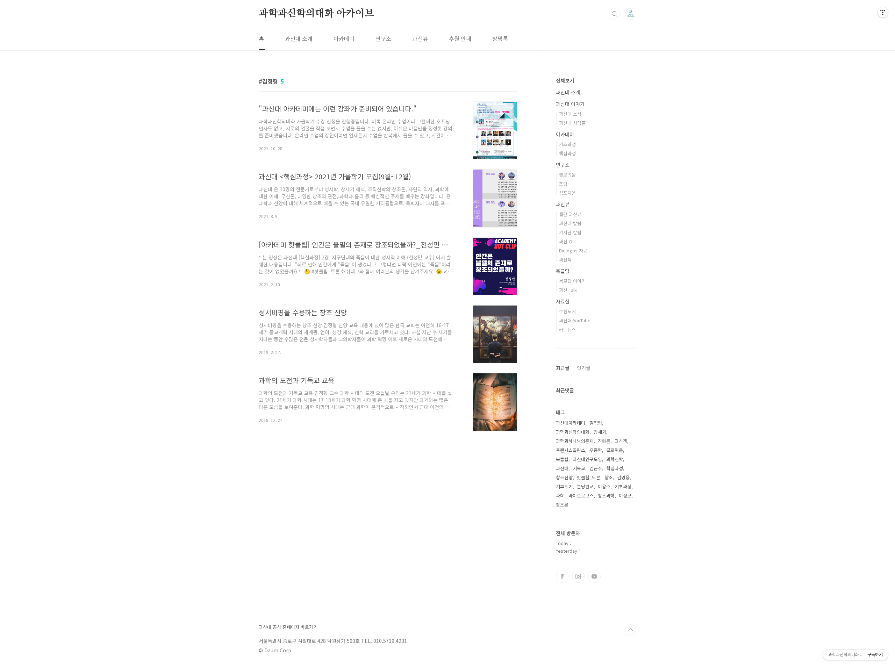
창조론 (562, 504)
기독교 (579, 468)
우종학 (595, 450)
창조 (608, 477)
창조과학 (606, 495)
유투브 (594, 576)
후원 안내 (460, 38)
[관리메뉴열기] (883, 12)
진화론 (604, 441)
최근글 (563, 367)
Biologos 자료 (573, 250)
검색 (614, 14)
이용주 (604, 486)
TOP (630, 630)
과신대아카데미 (570, 422)
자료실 (563, 301)
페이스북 (562, 576)
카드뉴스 (567, 329)
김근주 (595, 468)
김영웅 (623, 477)
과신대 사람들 (572, 123)
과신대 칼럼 (570, 223)
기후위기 (564, 486)
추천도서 (567, 311)
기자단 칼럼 (570, 232)
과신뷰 (420, 38)
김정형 (595, 422)
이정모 (625, 495)
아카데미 (344, 38)
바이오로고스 (581, 495)
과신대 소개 (299, 38)
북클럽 (563, 270)
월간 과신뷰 (570, 214)
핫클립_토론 (588, 477)
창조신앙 (564, 477)
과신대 (562, 468)
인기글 (583, 367)
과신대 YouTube (574, 320)
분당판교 (585, 486)
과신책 (565, 259)
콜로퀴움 (567, 174)
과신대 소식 (570, 113)
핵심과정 (567, 153)
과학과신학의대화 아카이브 (316, 14)
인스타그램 (578, 576)
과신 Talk (568, 290)
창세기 (600, 432)
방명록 (500, 38)
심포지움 (567, 192)
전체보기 (565, 80)
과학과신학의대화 (572, 432)
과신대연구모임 (587, 459)
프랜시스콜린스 (570, 450)
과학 (560, 495)
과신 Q (565, 241)
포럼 (563, 183)
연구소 (383, 38)
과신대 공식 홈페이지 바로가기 (288, 627)
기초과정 (567, 144)
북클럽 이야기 (572, 281)
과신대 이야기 (570, 103)
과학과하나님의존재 (575, 441)
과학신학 (614, 459)
